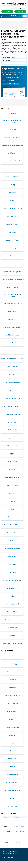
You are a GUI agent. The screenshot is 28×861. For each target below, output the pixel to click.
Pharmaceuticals (12, 533)
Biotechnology (12, 192)
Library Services (12, 446)
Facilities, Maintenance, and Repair (12, 280)
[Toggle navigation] (2, 16)
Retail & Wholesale (12, 782)
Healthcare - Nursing (12, 335)
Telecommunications (12, 628)
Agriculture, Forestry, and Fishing (12, 145)
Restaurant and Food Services (12, 580)
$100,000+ (17, 842)
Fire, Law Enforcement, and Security (12, 295)
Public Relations (12, 556)
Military (12, 501)
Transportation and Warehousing (12, 643)
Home (2, 19)
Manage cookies (21, 8)
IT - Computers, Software (12, 406)
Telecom (12, 798)
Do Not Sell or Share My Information (9, 856)
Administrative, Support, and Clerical (12, 121)
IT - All (12, 390)
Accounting (12, 113)
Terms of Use (4, 854)
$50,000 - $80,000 (19, 831)
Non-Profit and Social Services (12, 517)
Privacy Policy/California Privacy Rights (10, 853)
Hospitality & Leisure (12, 727)
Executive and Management (12, 272)
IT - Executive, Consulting (12, 414)
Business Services (12, 672)
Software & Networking (12, 790)
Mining (12, 509)
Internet (12, 743)
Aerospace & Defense (12, 656)
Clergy (12, 200)
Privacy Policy (14, 8)
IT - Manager (12, 422)
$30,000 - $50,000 (19, 826)
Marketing (12, 469)
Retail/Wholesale (12, 588)
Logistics (12, 454)
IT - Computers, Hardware (12, 398)
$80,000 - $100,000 (19, 837)
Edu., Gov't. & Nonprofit (12, 695)
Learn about (5, 83)
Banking (12, 185)
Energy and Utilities (12, 240)
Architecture (12, 153)
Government (12, 311)
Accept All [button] (6, 11)
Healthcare (12, 719)
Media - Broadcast (12, 485)
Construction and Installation (12, 208)
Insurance (12, 374)
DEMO (24, 16)
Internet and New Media (12, 382)
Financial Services (12, 287)
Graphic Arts (12, 319)
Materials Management (12, 477)
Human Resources (12, 367)
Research (7, 19)
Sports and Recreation (12, 620)
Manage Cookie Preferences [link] (7, 857)
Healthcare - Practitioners (12, 343)
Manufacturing (12, 461)
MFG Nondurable (12, 767)
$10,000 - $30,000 (19, 821)
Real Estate (12, 572)
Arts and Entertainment (12, 161)
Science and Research (12, 604)
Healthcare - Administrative (12, 327)
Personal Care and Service (12, 525)
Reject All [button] (20, 11)
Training (12, 636)
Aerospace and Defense (12, 137)
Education (12, 232)
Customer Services (12, 224)
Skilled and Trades (12, 612)
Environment (12, 264)
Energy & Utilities (12, 703)
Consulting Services (12, 216)
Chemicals (12, 680)
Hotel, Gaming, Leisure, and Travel (12, 359)
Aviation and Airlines (12, 177)
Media (12, 751)
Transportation (12, 806)
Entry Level (12, 256)
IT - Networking (12, 430)
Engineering (12, 248)
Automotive (12, 169)
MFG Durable (12, 759)
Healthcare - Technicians (12, 351)
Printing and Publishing (12, 549)
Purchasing (12, 564)
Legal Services (12, 438)
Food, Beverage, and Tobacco (12, 303)
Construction (12, 688)
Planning (12, 541)
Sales (12, 596)
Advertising (12, 129)
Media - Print (12, 493)
